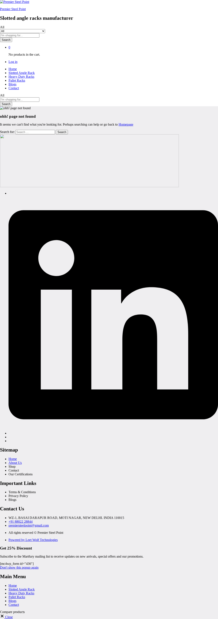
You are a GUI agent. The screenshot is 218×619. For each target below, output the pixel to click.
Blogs (12, 84)
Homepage (126, 124)
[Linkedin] (113, 433)
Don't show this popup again (19, 567)
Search (6, 39)
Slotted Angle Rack (22, 73)
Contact (14, 88)
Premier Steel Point (13, 9)
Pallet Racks (17, 80)
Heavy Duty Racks (21, 76)
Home (13, 69)
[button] (6, 617)
